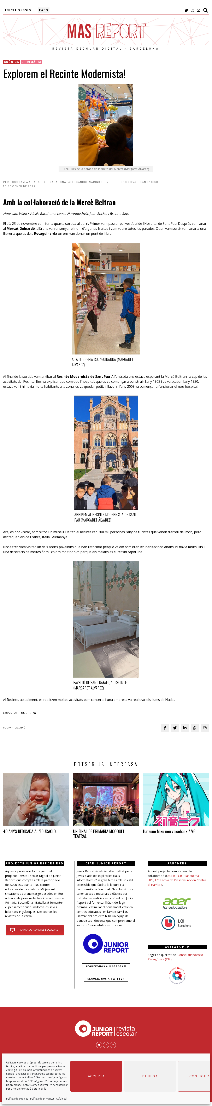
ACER (171, 876)
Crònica (11, 62)
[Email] (198, 10)
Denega (150, 1076)
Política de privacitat (42, 1098)
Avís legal (61, 1098)
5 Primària (31, 62)
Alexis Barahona (52, 182)
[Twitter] (186, 10)
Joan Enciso (148, 182)
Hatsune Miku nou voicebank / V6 (169, 831)
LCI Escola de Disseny (170, 880)
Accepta (96, 1076)
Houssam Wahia (23, 182)
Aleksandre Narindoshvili (90, 182)
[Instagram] (192, 10)
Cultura (28, 713)
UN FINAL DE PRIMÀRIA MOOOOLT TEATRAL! (98, 833)
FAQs (43, 10)
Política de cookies (17, 1098)
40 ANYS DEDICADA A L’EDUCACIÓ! (30, 831)
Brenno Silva (125, 182)
